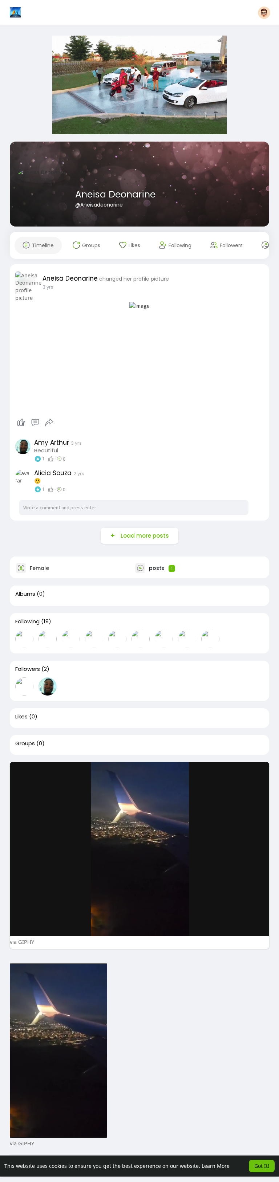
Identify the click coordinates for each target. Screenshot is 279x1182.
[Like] (35, 422)
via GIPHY (22, 941)
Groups (25, 743)
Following (27, 621)
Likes (21, 717)
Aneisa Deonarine (115, 194)
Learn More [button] (216, 1165)
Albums (25, 594)
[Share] (49, 422)
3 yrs (48, 287)
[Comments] (35, 422)
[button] (264, 12)
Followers (27, 669)
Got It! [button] (261, 1165)
